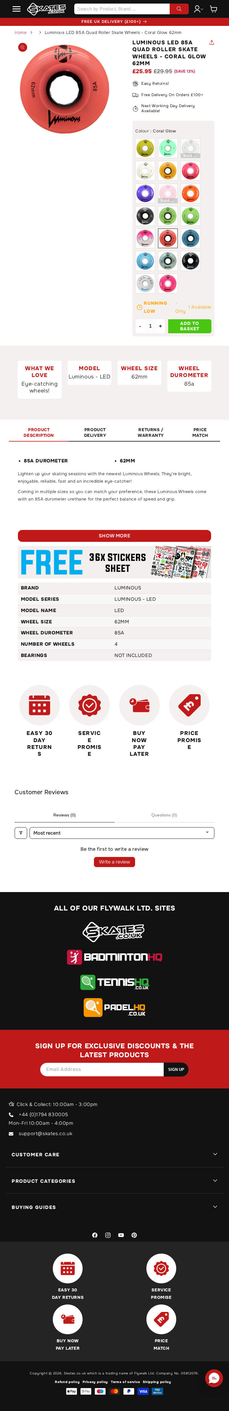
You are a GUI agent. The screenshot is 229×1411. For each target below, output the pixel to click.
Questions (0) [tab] (164, 815)
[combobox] (131, 9)
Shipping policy (157, 1382)
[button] (16, 8)
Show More (114, 536)
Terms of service (125, 1382)
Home (21, 32)
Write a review (114, 862)
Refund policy (67, 1382)
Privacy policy (95, 1382)
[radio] (145, 148)
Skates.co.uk (75, 1373)
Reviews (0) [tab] (64, 815)
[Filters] (21, 833)
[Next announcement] (199, 21)
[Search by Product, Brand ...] (179, 9)
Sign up (176, 1069)
